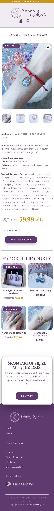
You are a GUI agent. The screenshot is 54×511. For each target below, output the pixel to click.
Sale (4, 137)
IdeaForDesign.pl (37, 504)
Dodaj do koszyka (21, 240)
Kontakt (27, 396)
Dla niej (23, 134)
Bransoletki (38, 134)
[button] (48, 47)
